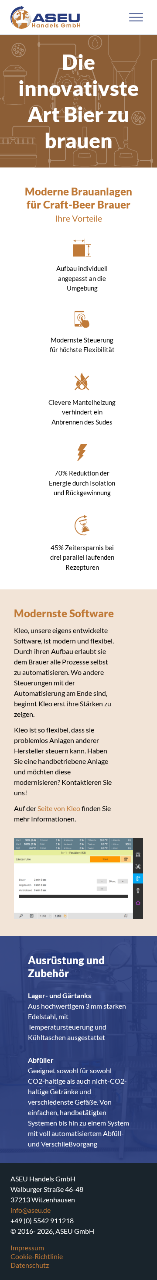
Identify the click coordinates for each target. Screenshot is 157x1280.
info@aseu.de (30, 1210)
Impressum (27, 1247)
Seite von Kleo (60, 808)
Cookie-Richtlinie (36, 1256)
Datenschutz (29, 1265)
